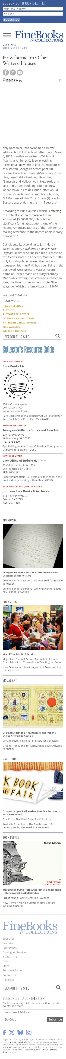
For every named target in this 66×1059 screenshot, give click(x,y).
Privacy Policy (37, 1049)
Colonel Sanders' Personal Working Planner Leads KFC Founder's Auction (32, 590)
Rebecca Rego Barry (15, 48)
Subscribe (8, 938)
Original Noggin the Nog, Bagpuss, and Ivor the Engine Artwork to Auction (29, 734)
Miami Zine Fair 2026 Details (18, 654)
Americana (10, 520)
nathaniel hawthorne (20, 322)
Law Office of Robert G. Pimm (24, 461)
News (6, 961)
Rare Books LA (13, 366)
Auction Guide (11, 957)
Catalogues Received (15, 952)
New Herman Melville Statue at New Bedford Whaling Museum (29, 904)
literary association (18, 318)
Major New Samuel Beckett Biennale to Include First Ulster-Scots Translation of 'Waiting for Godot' (32, 661)
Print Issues (10, 948)
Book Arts (10, 602)
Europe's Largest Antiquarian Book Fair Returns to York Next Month (31, 813)
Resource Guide (12, 970)
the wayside (11, 326)
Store (6, 966)
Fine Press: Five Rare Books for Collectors (27, 819)
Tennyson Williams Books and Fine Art (30, 430)
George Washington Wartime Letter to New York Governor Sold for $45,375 (30, 574)
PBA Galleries (13, 305)
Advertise (8, 979)
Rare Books (10, 759)
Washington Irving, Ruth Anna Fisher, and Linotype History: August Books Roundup (32, 891)
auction (9, 310)
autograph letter (16, 314)
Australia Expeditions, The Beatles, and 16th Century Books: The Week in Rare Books (28, 826)
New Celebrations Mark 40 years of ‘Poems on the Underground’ (32, 669)
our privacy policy (16, 1042)
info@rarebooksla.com (16, 411)
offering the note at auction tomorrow (32, 213)
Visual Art (10, 680)
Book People (11, 837)
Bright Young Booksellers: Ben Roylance (26, 898)
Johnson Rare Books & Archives (26, 491)
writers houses (14, 331)
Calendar (8, 943)
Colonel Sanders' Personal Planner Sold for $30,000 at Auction (33, 582)
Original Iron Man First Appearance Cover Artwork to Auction (32, 747)
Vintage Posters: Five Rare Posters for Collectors (31, 740)
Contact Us (9, 975)
